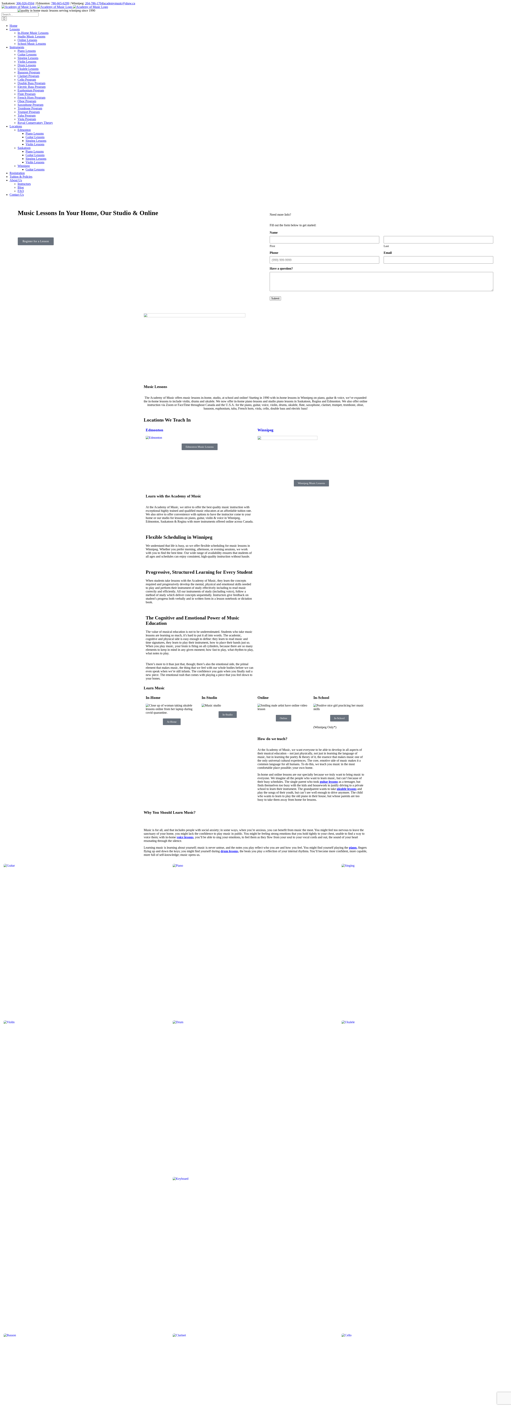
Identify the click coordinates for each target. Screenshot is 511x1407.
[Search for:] (20, 14)
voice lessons (185, 837)
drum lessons (229, 851)
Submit (275, 298)
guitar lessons (329, 781)
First (272, 246)
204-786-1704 (94, 3)
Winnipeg (265, 430)
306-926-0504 (25, 3)
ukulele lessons (347, 789)
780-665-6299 (60, 3)
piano (353, 847)
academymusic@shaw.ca (119, 3)
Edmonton (154, 430)
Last (386, 246)
